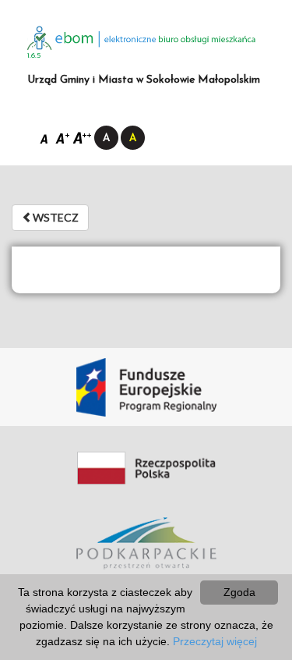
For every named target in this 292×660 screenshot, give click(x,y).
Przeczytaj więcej (215, 641)
